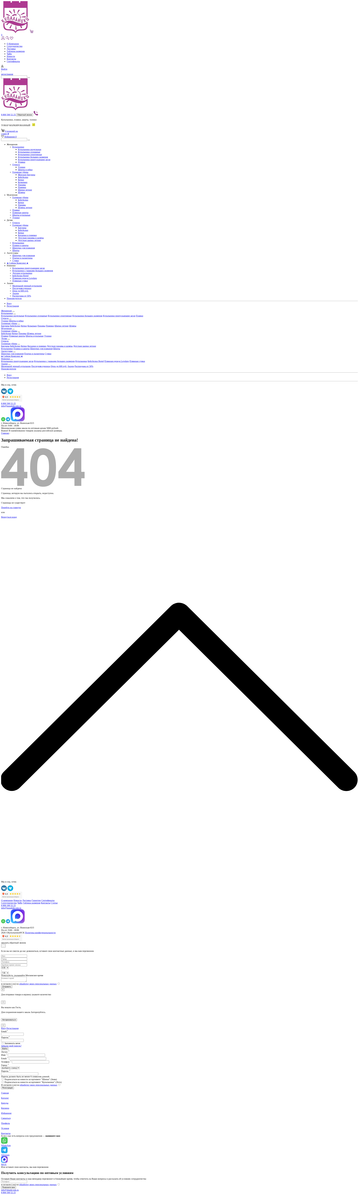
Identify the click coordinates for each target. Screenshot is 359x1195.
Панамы (22, 185)
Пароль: (5, 1071)
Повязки (22, 187)
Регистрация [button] (13, 306)
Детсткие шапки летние (29, 240)
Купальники (18, 147)
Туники (21, 167)
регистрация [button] (7, 74)
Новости (11, 56)
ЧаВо (9, 54)
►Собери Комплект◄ (17, 263)
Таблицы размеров (16, 51)
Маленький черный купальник (27, 286)
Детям (4, 338)
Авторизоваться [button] (9, 1020)
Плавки (21, 162)
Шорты (15, 250)
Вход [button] (9, 303)
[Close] (3, 946)
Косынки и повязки (27, 235)
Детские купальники (22, 273)
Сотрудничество (14, 46)
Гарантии (36, 900)
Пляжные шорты (20, 212)
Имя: (4, 1055)
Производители (14, 298)
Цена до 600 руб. (20, 291)
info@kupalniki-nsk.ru (11, 406)
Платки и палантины (22, 258)
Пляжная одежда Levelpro (24, 278)
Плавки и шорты (20, 245)
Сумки (15, 260)
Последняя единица (21, 288)
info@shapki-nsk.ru (10, 1190)
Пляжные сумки (20, 281)
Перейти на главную (11, 507)
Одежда (16, 164)
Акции (15, 293)
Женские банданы (26, 174)
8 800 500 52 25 (8, 114)
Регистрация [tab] (12, 1028)
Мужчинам (6, 328)
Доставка (11, 49)
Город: (5, 1065)
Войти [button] (4, 69)
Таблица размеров (31, 903)
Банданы (22, 228)
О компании (7, 900)
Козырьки (22, 182)
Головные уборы (20, 172)
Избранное (10, 136)
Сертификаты (13, 61)
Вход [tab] (3, 1028)
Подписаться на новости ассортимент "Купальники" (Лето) (33, 1082)
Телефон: (6, 1062)
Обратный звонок (24, 115)
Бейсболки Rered (20, 275)
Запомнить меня (12, 1043)
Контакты (11, 59)
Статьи (54, 903)
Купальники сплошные (29, 152)
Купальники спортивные (30, 154)
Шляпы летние (25, 207)
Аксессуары (7, 351)
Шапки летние (25, 190)
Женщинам (6, 311)
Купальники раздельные (29, 149)
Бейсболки (23, 177)
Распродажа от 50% (21, 296)
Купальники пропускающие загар (34, 159)
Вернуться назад (9, 517)
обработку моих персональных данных (38, 984)
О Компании (13, 43)
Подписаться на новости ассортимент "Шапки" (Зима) (30, 1079)
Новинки (5, 359)
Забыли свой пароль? (11, 1046)
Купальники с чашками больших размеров (32, 270)
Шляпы (21, 192)
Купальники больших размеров (33, 157)
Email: (4, 1058)
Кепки (21, 180)
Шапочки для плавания (23, 248)
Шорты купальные (21, 215)
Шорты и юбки (25, 169)
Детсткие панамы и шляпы (31, 238)
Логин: (5, 1052)
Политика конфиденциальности (40, 932)
